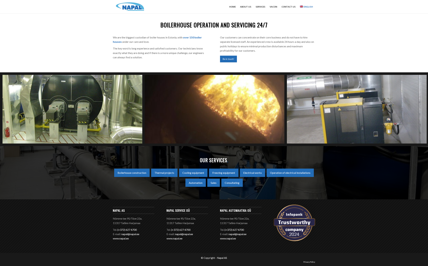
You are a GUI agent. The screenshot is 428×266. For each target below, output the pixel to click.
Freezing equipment (223, 172)
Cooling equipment (193, 172)
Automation (195, 182)
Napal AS (222, 257)
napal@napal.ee (130, 234)
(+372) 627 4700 (127, 229)
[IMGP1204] (74, 110)
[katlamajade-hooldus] (216, 110)
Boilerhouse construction (132, 172)
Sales (214, 182)
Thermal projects (164, 172)
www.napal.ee (121, 238)
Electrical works (252, 172)
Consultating (232, 182)
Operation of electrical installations (290, 172)
